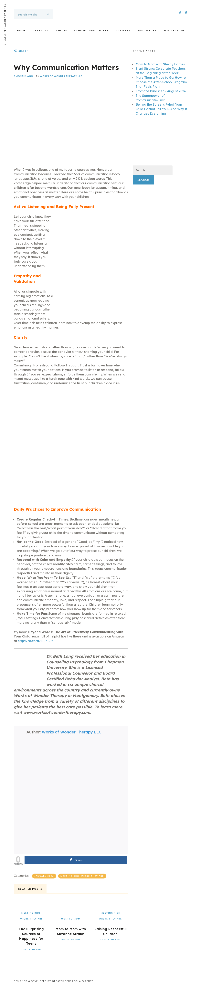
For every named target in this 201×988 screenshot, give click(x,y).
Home (21, 30)
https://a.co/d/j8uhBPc (35, 641)
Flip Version (174, 30)
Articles (123, 30)
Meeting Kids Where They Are (82, 876)
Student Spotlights (91, 30)
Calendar (41, 30)
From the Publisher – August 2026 (161, 91)
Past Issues (146, 30)
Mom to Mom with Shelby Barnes (160, 64)
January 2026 (44, 876)
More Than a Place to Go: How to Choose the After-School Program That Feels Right (161, 82)
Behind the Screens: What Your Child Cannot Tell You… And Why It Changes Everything (161, 108)
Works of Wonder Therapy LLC (61, 76)
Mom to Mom (70, 919)
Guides (61, 30)
